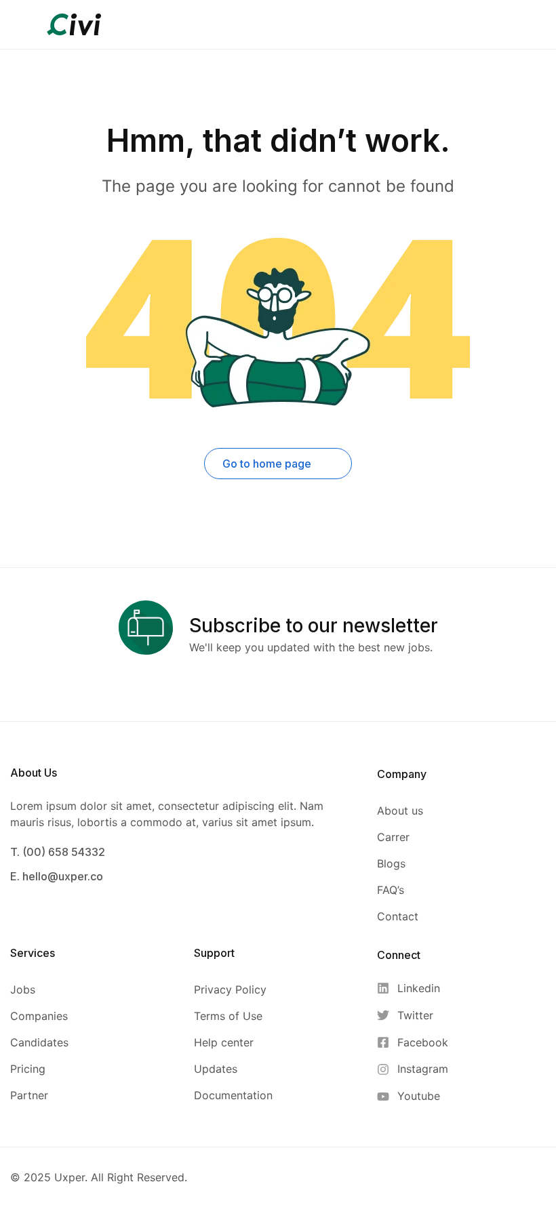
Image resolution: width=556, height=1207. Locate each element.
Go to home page (268, 463)
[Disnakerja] (74, 23)
